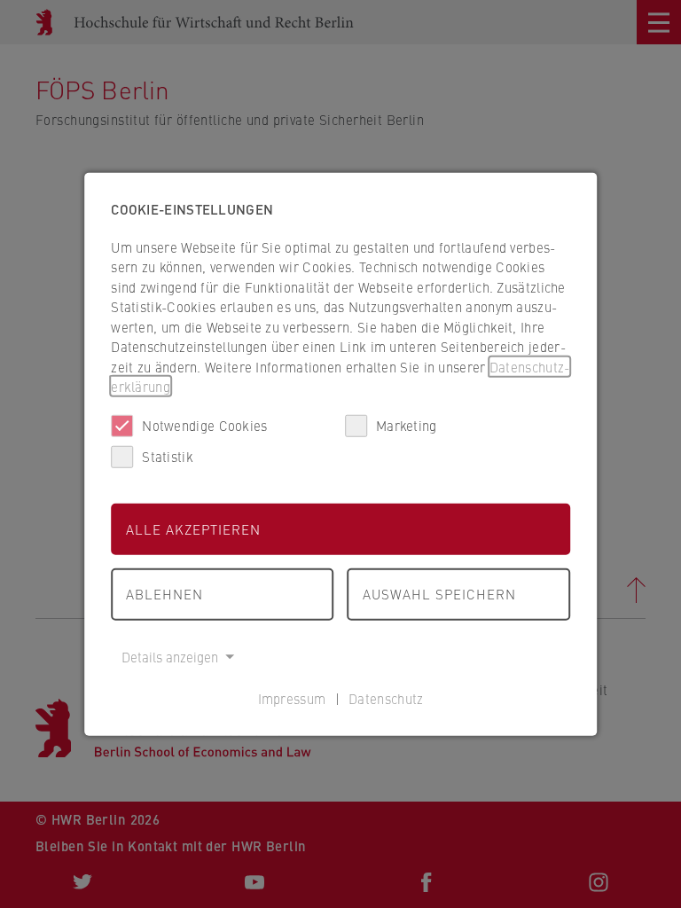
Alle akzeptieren (193, 528)
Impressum (292, 698)
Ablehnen (164, 593)
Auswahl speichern (439, 593)
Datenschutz (385, 698)
